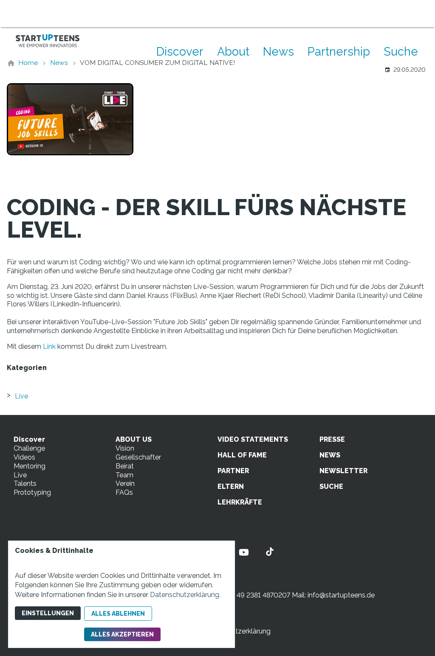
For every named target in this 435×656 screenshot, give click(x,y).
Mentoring (29, 466)
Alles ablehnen (118, 613)
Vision (125, 448)
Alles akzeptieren (122, 634)
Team (124, 475)
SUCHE (331, 486)
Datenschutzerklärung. (185, 595)
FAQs (124, 492)
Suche (401, 51)
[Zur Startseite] (48, 40)
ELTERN (231, 486)
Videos (24, 457)
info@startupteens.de (341, 595)
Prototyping (32, 492)
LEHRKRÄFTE (240, 502)
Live (21, 396)
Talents (25, 483)
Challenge (29, 448)
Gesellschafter (138, 457)
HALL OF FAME (242, 455)
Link (49, 346)
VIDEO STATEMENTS (253, 439)
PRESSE (332, 439)
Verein (125, 483)
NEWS (329, 455)
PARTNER (233, 471)
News (278, 51)
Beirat (125, 466)
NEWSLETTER (343, 471)
